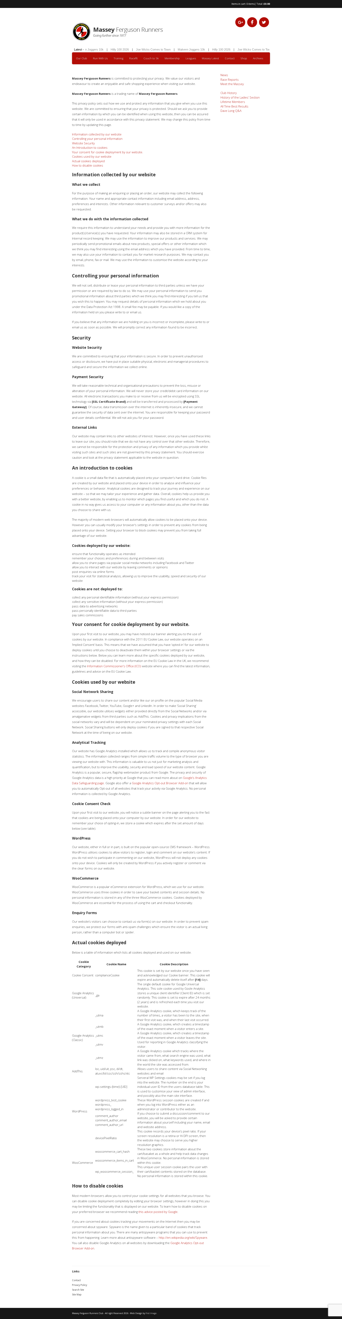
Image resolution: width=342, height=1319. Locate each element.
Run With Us (100, 58)
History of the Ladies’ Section (240, 97)
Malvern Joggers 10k (178, 49)
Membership (172, 58)
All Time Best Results (234, 106)
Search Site (78, 1289)
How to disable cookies (87, 165)
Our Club (81, 58)
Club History (228, 93)
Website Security (83, 143)
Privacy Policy (79, 1285)
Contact (230, 58)
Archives (258, 58)
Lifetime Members (232, 102)
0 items (250, 4)
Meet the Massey (232, 84)
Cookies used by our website (91, 156)
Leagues (191, 58)
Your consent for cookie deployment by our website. (107, 152)
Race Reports (229, 79)
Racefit (133, 58)
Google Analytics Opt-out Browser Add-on (160, 783)
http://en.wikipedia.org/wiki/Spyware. (183, 1237)
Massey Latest (210, 58)
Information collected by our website (97, 134)
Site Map (77, 1294)
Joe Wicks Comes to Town (140, 49)
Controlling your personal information (97, 139)
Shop (243, 58)
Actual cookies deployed (88, 161)
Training (118, 58)
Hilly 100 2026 (107, 49)
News (224, 75)
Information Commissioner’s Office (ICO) (114, 666)
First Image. (151, 1313)
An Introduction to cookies (89, 148)
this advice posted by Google (158, 1212)
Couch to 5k (151, 58)
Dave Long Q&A (230, 111)
